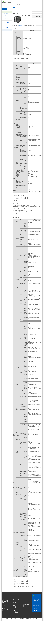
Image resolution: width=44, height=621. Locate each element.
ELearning (24, 602)
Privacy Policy (14, 611)
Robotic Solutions (15, 602)
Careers (3, 610)
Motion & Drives (4, 602)
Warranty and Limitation (16, 613)
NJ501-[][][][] (7, 19)
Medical (14, 601)
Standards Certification (26, 604)
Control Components (5, 600)
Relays (3, 599)
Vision (13, 604)
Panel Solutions (15, 603)
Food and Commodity (16, 598)
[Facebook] (36, 610)
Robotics (3, 603)
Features (14, 25)
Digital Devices (14, 597)
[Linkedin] (38, 610)
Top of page (40, 591)
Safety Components (5, 598)
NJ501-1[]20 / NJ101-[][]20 (8, 24)
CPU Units (6, 18)
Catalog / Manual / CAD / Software (32, 25)
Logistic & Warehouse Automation (16, 599)
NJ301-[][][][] (7, 28)
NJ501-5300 (7, 22)
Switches (3, 597)
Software (14, 605)
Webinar (24, 603)
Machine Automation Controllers (6, 15)
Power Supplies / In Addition (6, 605)
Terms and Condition (15, 612)
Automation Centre (25, 597)
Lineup (17, 25)
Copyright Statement (15, 614)
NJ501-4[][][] (7, 27)
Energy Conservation (5, 604)
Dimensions (25, 25)
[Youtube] (34, 610)
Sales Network (4, 611)
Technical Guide (25, 605)
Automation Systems (5, 13)
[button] (4, 9)
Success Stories (15, 607)
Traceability (14, 606)
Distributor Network (5, 612)
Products (14, 6)
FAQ (23, 606)
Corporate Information (5, 609)
